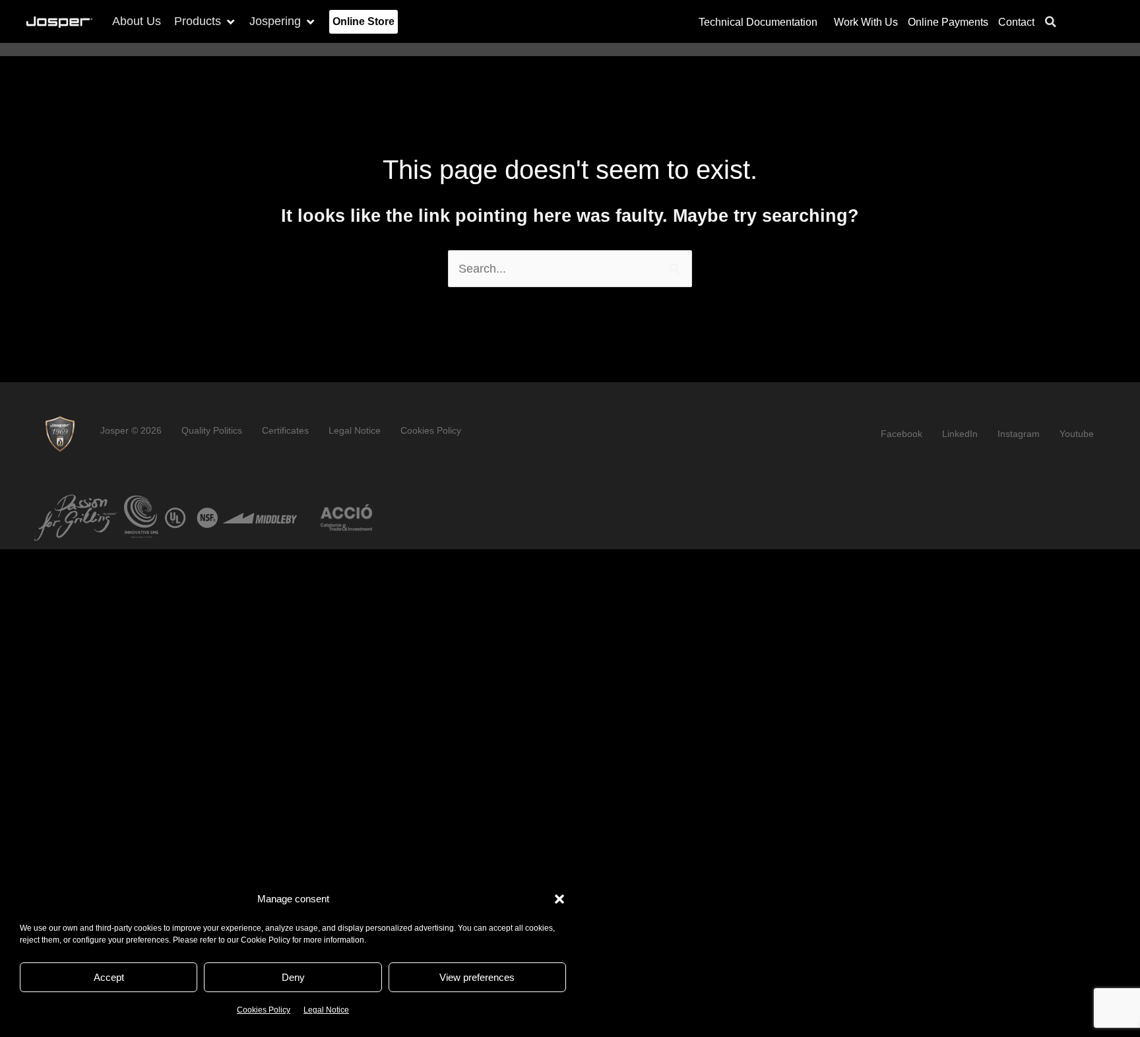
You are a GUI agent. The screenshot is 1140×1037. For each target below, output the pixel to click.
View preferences (477, 977)
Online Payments (948, 22)
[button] (559, 899)
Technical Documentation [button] (758, 22)
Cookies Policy (263, 1010)
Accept (109, 977)
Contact (1016, 22)
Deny (293, 977)
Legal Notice (326, 1010)
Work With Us (866, 22)
